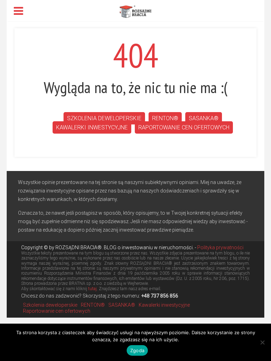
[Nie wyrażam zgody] (262, 342)
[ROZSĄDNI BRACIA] (135, 11)
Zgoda (137, 350)
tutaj (92, 288)
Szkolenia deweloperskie (104, 118)
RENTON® (165, 118)
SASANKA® (203, 118)
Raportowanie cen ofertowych (183, 127)
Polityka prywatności (219, 247)
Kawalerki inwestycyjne (92, 127)
